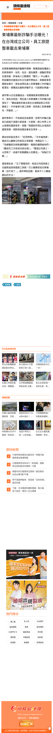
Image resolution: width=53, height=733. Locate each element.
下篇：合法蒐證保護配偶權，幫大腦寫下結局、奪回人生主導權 (28, 489)
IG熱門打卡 (13, 632)
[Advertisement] (26, 317)
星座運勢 (12, 627)
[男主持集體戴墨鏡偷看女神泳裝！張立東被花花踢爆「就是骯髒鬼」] (9, 358)
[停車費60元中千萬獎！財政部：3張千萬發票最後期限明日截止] (9, 425)
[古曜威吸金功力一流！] (43, 358)
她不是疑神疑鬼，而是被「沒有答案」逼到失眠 (28, 481)
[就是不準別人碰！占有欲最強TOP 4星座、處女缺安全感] (26, 425)
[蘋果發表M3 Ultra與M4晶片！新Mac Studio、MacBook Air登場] (26, 406)
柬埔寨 (7, 285)
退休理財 (40, 627)
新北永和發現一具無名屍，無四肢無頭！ (43, 386)
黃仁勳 (13, 622)
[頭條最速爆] (16, 6)
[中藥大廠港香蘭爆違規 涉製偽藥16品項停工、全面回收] (9, 406)
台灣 (18, 285)
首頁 (4, 23)
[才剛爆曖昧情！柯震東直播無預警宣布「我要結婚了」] (43, 406)
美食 (26, 627)
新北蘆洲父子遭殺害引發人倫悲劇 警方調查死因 (26, 367)
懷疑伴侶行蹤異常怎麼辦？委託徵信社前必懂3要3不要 (28, 472)
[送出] (46, 6)
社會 (20, 23)
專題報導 (12, 23)
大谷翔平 (40, 621)
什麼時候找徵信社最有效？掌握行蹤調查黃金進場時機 (28, 456)
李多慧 (40, 632)
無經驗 (26, 642)
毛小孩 (26, 621)
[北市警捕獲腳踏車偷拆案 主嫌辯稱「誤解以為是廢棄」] (26, 376)
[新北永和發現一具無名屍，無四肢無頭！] (43, 376)
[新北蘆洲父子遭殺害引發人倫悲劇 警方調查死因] (26, 358)
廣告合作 (22, 718)
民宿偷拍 (40, 642)
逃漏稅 (13, 642)
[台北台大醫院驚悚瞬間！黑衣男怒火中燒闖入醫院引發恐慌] (43, 425)
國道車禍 (26, 632)
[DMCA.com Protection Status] (26, 723)
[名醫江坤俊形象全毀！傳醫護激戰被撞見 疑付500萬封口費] (9, 376)
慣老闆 (13, 637)
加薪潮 (40, 637)
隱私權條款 (34, 718)
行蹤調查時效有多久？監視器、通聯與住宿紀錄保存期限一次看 (28, 464)
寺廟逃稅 (26, 637)
